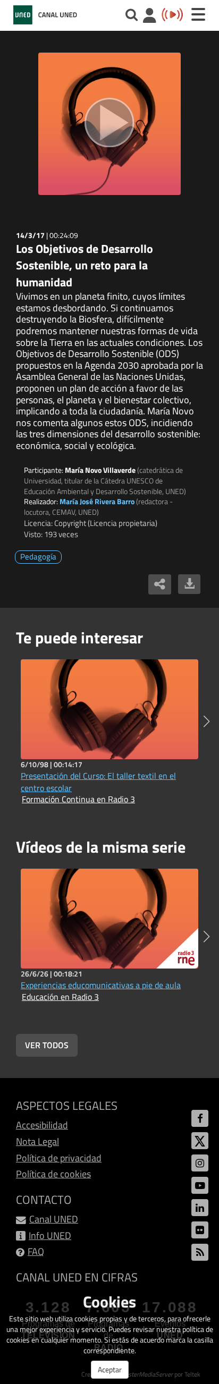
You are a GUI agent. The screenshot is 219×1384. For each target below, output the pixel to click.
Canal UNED (53, 1219)
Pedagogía (38, 556)
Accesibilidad (42, 1125)
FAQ (36, 1251)
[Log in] (149, 17)
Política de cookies (53, 1174)
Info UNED (50, 1235)
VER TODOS (47, 1045)
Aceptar (110, 1369)
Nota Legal (37, 1141)
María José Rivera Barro (97, 501)
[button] (206, 721)
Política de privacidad (59, 1158)
